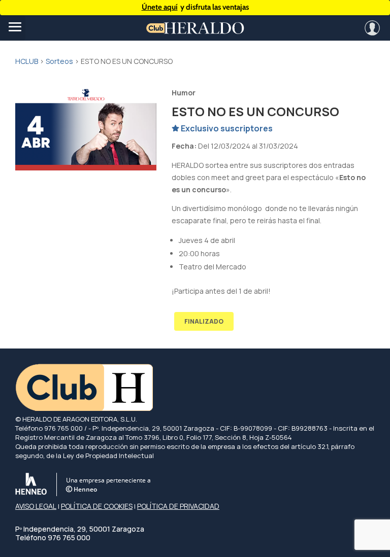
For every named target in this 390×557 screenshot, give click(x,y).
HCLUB (26, 61)
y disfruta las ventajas (195, 7)
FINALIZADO (203, 321)
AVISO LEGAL (35, 506)
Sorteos (59, 61)
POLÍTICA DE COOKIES (97, 506)
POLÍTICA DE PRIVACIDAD (178, 506)
